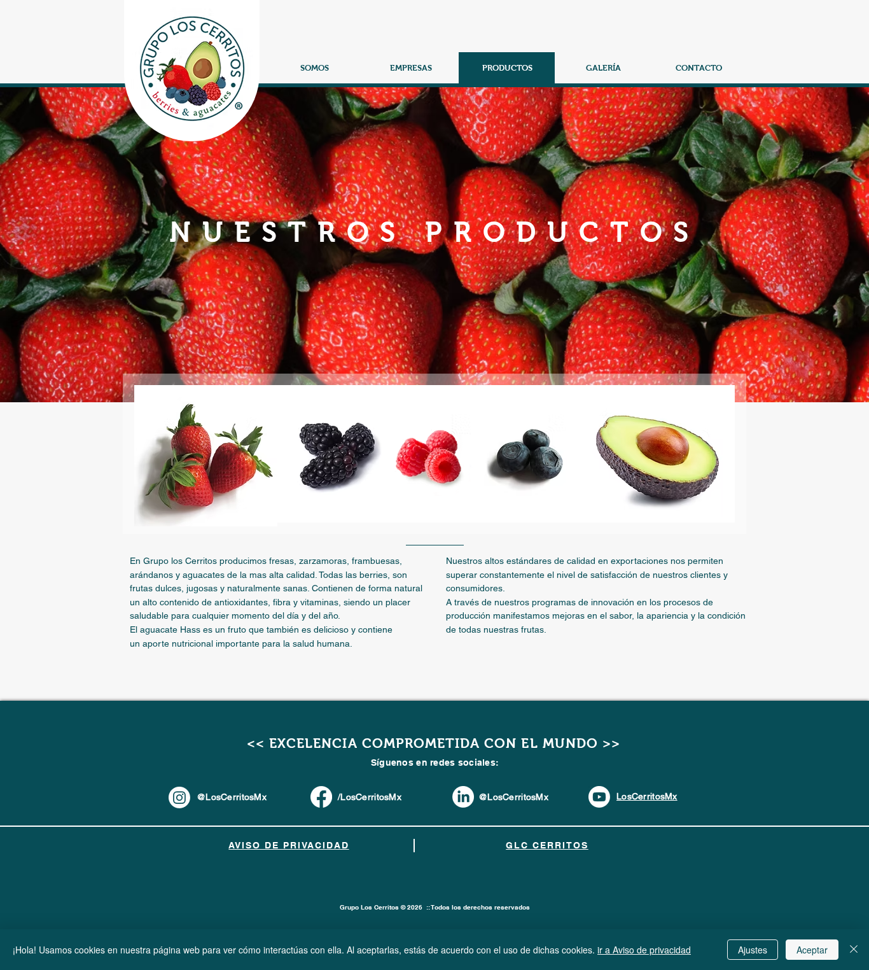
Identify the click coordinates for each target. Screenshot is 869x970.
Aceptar (812, 949)
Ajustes (752, 949)
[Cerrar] (853, 949)
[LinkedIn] (463, 797)
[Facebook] (321, 797)
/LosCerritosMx (369, 797)
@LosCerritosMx (513, 797)
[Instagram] (179, 797)
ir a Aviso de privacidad (644, 949)
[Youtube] (599, 797)
